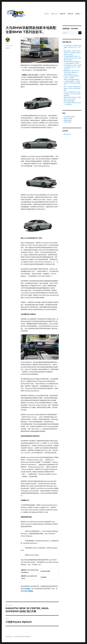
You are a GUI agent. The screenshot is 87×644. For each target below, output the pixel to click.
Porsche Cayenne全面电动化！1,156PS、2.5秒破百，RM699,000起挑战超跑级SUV (72, 77)
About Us (54, 14)
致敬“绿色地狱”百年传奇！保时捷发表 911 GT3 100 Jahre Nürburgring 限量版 (72, 99)
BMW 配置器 (29, 591)
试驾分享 (70, 14)
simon (7, 43)
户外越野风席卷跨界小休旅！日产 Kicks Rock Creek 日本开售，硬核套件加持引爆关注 (72, 58)
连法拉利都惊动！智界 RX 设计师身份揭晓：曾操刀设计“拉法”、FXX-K (72, 47)
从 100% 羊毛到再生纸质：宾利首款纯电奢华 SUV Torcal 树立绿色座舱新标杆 (72, 93)
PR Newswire (67, 134)
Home (46, 14)
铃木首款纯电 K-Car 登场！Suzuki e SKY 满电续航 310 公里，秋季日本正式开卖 (72, 67)
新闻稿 (77, 14)
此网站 (28, 588)
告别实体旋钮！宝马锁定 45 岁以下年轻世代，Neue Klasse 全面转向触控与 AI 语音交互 (72, 52)
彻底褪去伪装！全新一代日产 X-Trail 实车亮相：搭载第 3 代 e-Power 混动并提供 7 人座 (72, 72)
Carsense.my (9, 636)
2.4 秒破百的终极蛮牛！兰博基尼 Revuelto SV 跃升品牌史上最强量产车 (72, 83)
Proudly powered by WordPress (22, 636)
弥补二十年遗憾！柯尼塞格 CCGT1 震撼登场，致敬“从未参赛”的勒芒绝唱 (72, 88)
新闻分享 (62, 14)
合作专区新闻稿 (68, 116)
